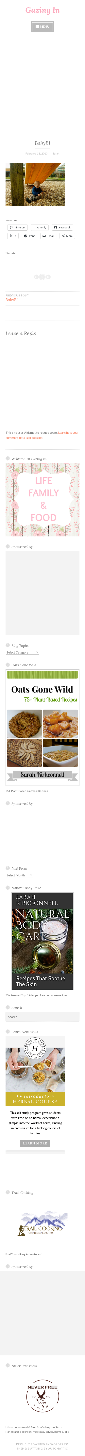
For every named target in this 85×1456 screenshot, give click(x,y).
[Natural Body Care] (42, 941)
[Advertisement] (42, 86)
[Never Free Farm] (42, 1396)
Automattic (58, 1448)
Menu (44, 26)
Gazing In (42, 10)
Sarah (56, 153)
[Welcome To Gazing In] (42, 499)
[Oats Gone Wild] (42, 727)
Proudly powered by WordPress (42, 1444)
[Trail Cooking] (42, 1223)
